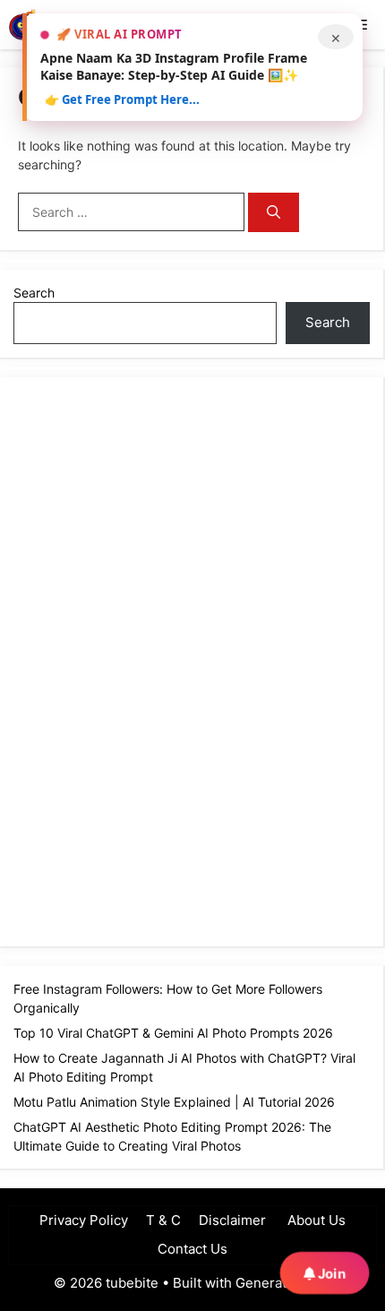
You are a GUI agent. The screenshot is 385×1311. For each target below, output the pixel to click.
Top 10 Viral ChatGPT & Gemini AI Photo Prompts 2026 (173, 1032)
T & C (163, 1220)
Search (34, 292)
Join (330, 1273)
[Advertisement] (147, 659)
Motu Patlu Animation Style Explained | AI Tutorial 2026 (174, 1101)
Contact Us (192, 1248)
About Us (315, 1220)
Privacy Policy (83, 1220)
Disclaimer (232, 1220)
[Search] (273, 213)
